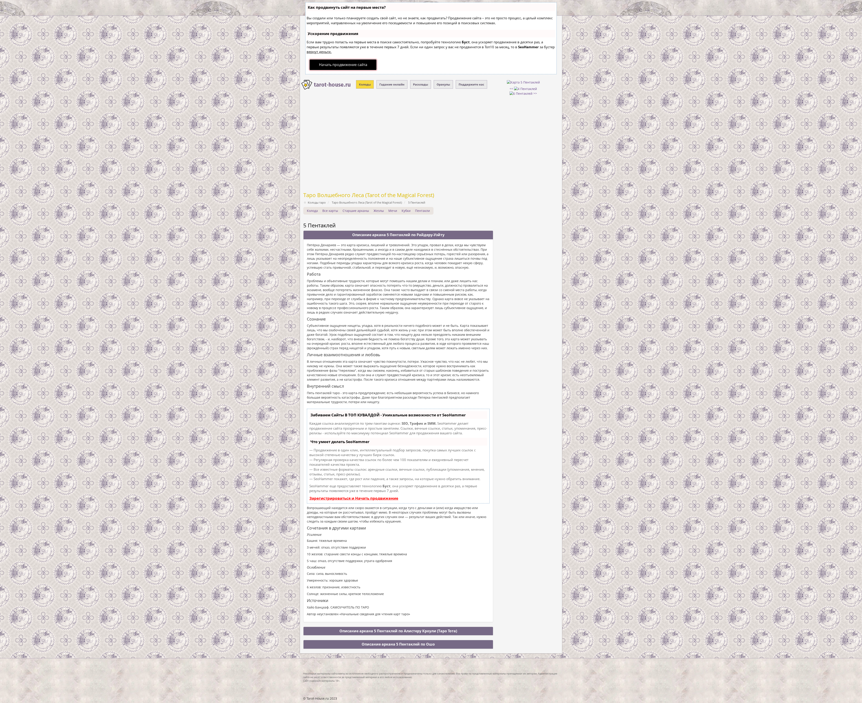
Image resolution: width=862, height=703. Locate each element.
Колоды (365, 84)
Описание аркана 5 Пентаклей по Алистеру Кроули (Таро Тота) (398, 630)
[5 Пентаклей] (523, 82)
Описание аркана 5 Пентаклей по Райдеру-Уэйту (398, 234)
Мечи (392, 211)
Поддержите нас (471, 84)
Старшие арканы (356, 211)
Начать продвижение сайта (343, 64)
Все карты (330, 211)
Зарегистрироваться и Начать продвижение (353, 498)
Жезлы (379, 211)
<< (512, 88)
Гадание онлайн (392, 84)
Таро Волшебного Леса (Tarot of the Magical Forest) (368, 195)
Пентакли (422, 211)
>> (534, 93)
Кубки (406, 211)
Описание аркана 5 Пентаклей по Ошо (398, 644)
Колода (312, 211)
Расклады (420, 84)
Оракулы (443, 84)
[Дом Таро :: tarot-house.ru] (326, 84)
